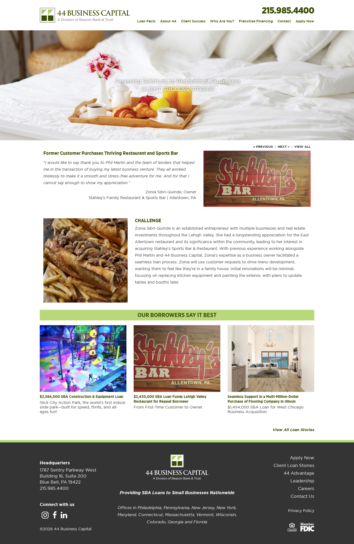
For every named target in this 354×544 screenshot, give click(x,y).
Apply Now (304, 21)
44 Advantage (299, 473)
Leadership (302, 481)
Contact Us (302, 496)
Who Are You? (222, 21)
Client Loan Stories (294, 465)
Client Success (193, 21)
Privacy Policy (301, 510)
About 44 (168, 21)
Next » (283, 147)
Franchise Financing (256, 21)
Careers (306, 488)
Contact (284, 21)
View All (302, 147)
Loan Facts (146, 21)
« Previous (263, 147)
